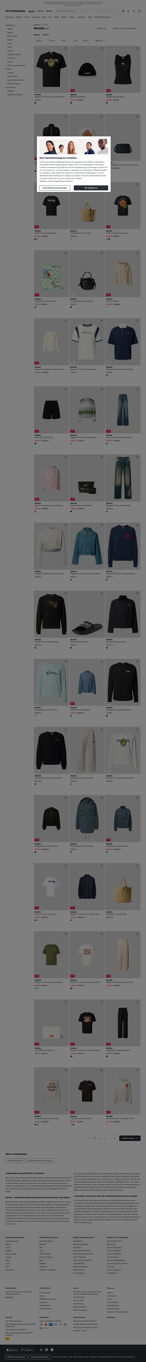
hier (59, 178)
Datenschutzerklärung (56, 181)
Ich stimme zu (91, 188)
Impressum (69, 181)
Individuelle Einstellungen (55, 188)
